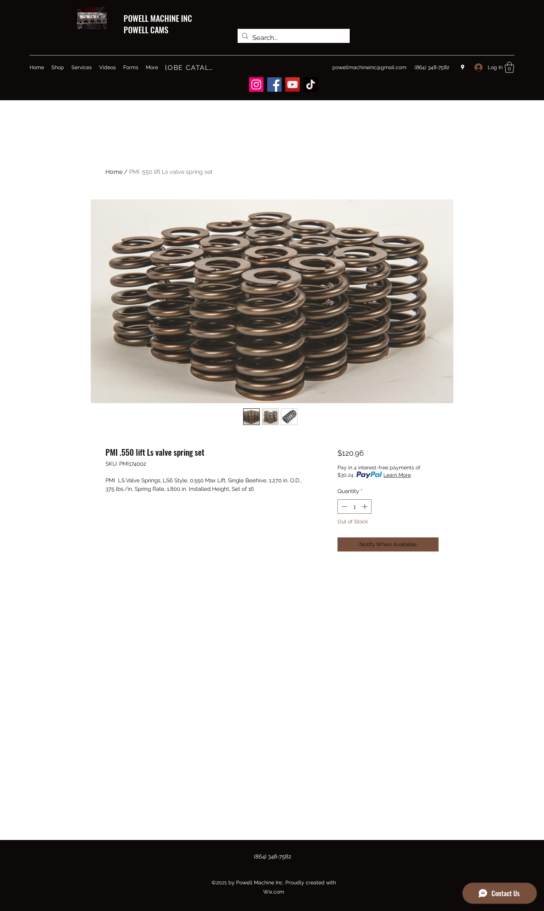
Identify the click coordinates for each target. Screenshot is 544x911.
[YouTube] (292, 84)
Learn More (397, 475)
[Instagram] (256, 84)
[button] (509, 67)
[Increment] (365, 506)
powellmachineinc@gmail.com (369, 67)
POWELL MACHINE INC (158, 18)
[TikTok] (310, 84)
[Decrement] (344, 506)
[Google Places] (462, 67)
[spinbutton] (354, 506)
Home (113, 171)
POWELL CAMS (146, 30)
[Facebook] (274, 84)
